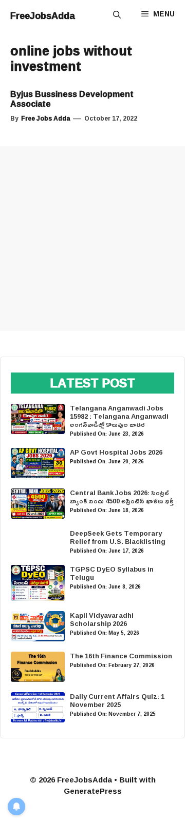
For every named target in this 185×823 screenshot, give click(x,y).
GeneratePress (93, 790)
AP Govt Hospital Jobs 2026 (116, 452)
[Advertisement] (92, 238)
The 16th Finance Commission (121, 656)
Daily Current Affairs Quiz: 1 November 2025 (117, 700)
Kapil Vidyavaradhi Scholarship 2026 (102, 619)
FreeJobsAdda (42, 15)
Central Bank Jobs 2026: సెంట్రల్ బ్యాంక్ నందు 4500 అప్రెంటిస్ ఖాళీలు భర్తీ (122, 496)
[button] (117, 15)
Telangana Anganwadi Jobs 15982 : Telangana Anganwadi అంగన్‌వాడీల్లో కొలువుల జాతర (119, 416)
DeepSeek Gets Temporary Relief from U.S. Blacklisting (117, 537)
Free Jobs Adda (45, 118)
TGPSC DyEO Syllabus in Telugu (112, 573)
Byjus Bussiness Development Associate (72, 98)
